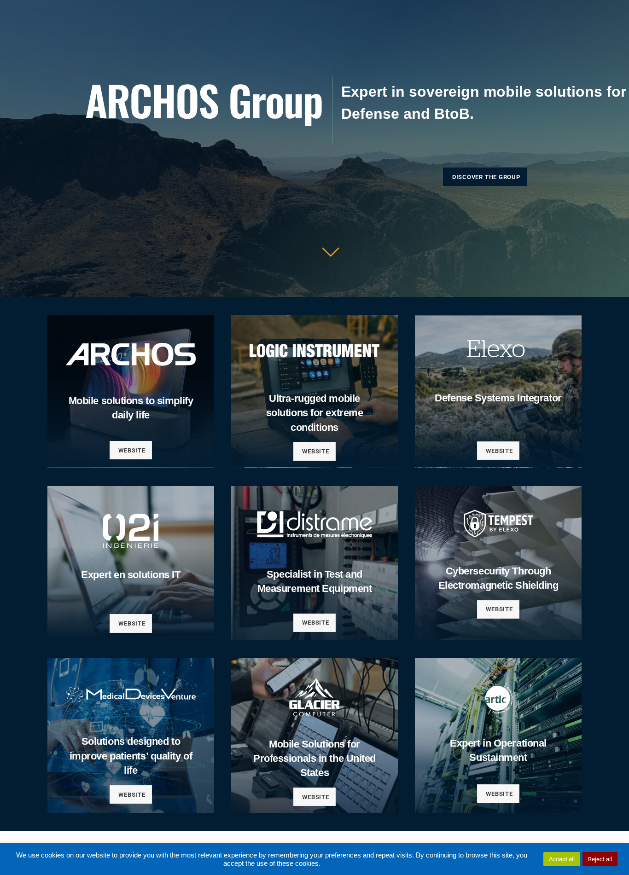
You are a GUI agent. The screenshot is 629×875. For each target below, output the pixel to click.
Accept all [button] (562, 859)
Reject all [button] (600, 859)
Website (131, 450)
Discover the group (486, 177)
